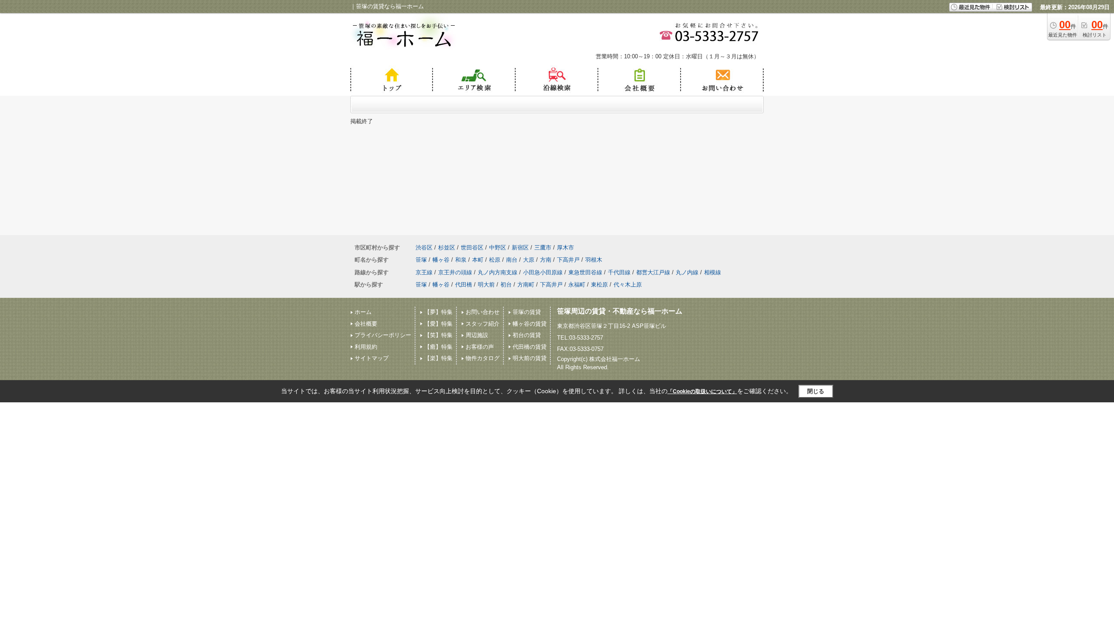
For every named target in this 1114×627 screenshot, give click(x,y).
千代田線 (619, 272)
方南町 (525, 284)
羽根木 (593, 259)
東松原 (599, 284)
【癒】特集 (438, 347)
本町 (477, 259)
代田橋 (463, 284)
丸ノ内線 (687, 272)
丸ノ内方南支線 (497, 272)
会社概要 (366, 323)
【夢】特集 (438, 312)
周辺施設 (477, 335)
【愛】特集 (438, 323)
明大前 (486, 284)
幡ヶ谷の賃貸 (530, 323)
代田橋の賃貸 (530, 347)
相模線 (712, 272)
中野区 (497, 247)
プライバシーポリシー (383, 335)
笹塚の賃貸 (527, 312)
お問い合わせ (483, 312)
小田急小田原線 (543, 272)
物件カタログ (483, 358)
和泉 (460, 259)
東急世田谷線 (585, 272)
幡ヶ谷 (441, 259)
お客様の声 (480, 347)
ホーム (363, 312)
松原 (494, 259)
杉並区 (446, 247)
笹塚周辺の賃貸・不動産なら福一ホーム (619, 311)
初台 (506, 284)
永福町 (576, 284)
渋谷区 (424, 247)
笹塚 (421, 259)
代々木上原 (628, 284)
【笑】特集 (438, 335)
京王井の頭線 (455, 272)
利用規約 (366, 347)
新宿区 (520, 247)
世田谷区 (472, 247)
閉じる (815, 391)
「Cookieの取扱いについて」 (702, 391)
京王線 (424, 272)
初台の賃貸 (527, 335)
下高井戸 (568, 259)
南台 (511, 259)
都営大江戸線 (653, 272)
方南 (545, 259)
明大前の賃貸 (530, 358)
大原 (528, 259)
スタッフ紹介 (483, 323)
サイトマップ (372, 358)
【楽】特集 (438, 358)
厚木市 (565, 247)
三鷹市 (542, 247)
